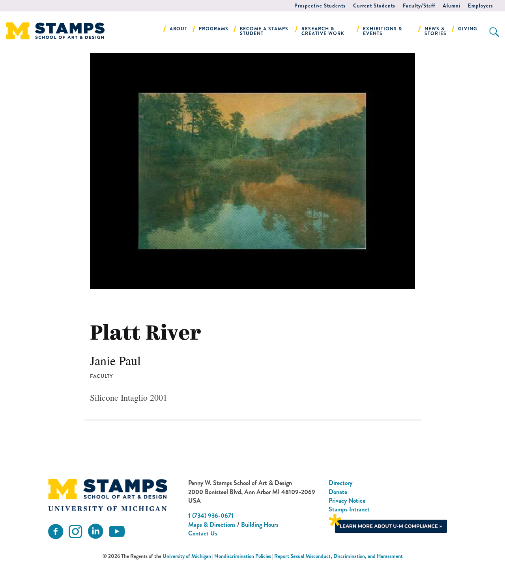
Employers (480, 5)
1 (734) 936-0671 (211, 515)
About (178, 28)
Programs (213, 28)
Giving (467, 28)
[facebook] (55, 531)
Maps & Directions (212, 524)
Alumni (451, 5)
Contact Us (202, 533)
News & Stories (436, 31)
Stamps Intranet (349, 509)
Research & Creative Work (322, 31)
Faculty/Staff (419, 5)
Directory (340, 482)
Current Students (374, 5)
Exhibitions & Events (382, 31)
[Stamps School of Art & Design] (107, 495)
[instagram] (75, 531)
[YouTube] (117, 531)
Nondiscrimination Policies (242, 556)
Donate (338, 491)
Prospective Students (320, 5)
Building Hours (260, 524)
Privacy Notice (347, 500)
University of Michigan (187, 556)
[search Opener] (494, 32)
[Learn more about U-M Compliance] (388, 522)
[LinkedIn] (95, 531)
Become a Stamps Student (264, 31)
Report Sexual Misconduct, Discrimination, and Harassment (338, 556)
